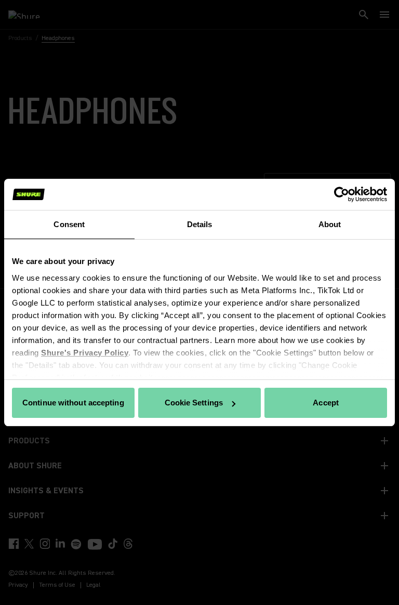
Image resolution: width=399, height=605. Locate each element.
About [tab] (329, 224)
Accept (326, 402)
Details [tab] (199, 224)
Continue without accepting (73, 402)
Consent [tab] (69, 224)
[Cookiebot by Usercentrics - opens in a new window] (341, 194)
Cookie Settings (194, 402)
